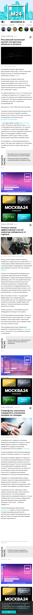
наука (2, 167)
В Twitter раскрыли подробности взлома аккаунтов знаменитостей (18, 551)
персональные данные (16, 605)
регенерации (27, 329)
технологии (4, 559)
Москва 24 (16, 22)
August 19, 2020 (24, 123)
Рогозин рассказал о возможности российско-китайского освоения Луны (19, 159)
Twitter (17, 76)
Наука (15, 36)
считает (28, 125)
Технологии (17, 407)
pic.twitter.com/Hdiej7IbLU (9, 120)
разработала (5, 510)
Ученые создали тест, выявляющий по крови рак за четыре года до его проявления (19, 341)
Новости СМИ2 (5, 194)
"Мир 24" (3, 270)
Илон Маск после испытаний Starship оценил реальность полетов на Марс (19, 155)
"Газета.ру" (26, 449)
